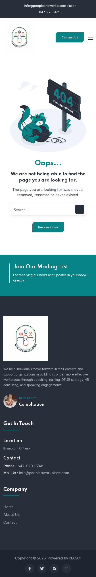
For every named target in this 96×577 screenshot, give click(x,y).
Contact (10, 522)
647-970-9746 (50, 12)
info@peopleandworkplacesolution (49, 6)
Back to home (48, 227)
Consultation (31, 405)
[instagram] (66, 568)
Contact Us (69, 37)
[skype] (54, 568)
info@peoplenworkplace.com (44, 473)
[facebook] (29, 568)
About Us (11, 514)
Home (8, 507)
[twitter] (42, 568)
